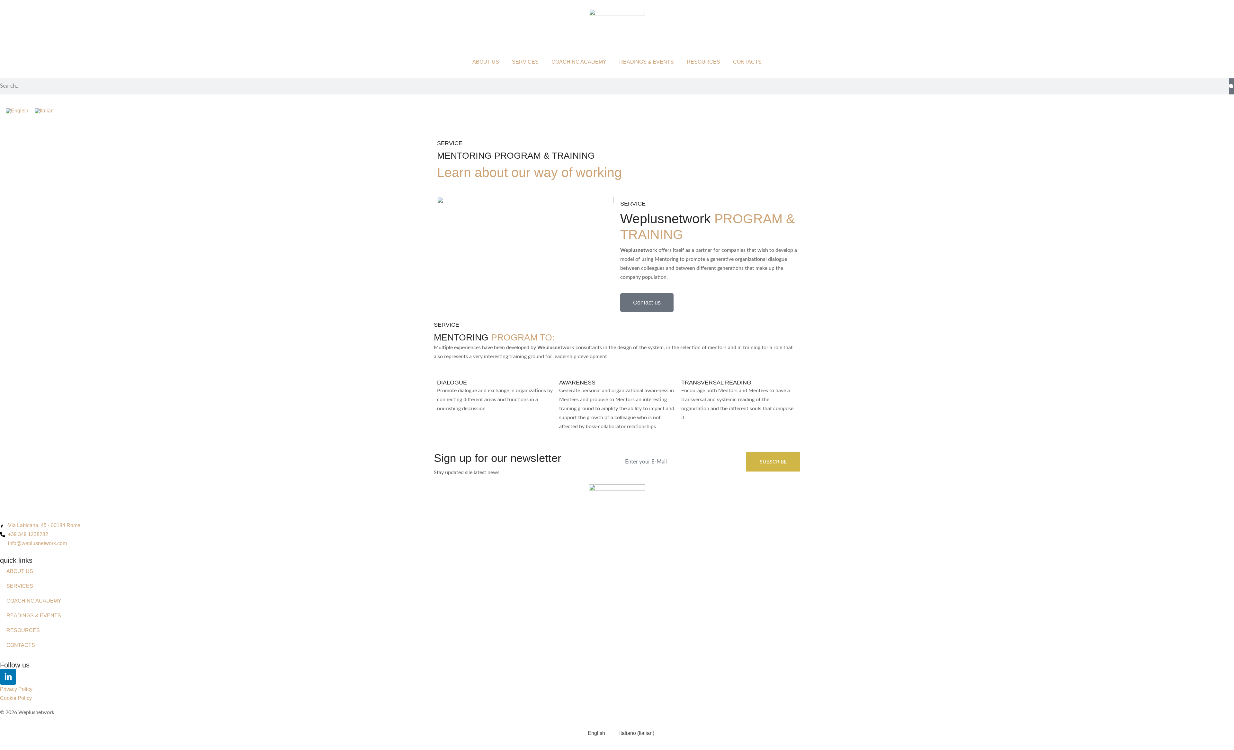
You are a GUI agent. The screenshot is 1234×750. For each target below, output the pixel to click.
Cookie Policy (16, 698)
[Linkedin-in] (8, 677)
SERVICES (525, 62)
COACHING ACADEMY (578, 62)
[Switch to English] (17, 110)
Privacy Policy (16, 689)
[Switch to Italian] (44, 110)
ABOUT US (485, 62)
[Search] (1231, 86)
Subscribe (773, 461)
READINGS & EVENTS (646, 62)
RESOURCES (703, 62)
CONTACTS (747, 62)
